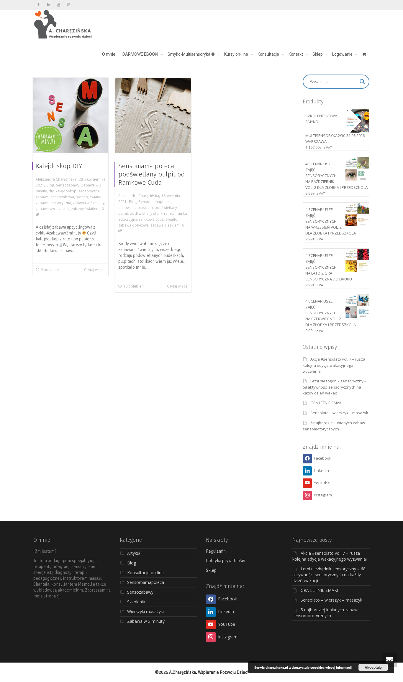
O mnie (108, 54)
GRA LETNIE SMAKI (326, 402)
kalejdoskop (65, 191)
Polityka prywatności (225, 560)
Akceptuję (373, 667)
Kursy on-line (236, 54)
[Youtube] (58, 5)
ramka (169, 213)
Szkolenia (136, 602)
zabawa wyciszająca (52, 208)
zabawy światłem (85, 208)
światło (95, 196)
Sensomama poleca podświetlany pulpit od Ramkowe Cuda (151, 174)
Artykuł (133, 553)
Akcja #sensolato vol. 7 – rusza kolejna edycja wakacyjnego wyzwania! (334, 365)
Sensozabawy (67, 185)
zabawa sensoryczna (53, 202)
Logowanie (342, 54)
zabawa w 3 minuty (88, 202)
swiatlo (82, 196)
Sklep (318, 54)
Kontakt (296, 54)
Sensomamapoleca (155, 201)
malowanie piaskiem (135, 207)
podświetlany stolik (146, 213)
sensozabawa (62, 196)
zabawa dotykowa (133, 225)
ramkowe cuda (151, 219)
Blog (50, 185)
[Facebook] (38, 5)
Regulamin (216, 551)
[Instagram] (68, 5)
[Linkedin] (48, 5)
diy (51, 191)
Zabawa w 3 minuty (146, 621)
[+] (70, 115)
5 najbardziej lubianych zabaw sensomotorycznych (325, 612)
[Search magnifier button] (362, 81)
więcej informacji (338, 667)
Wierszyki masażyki (145, 611)
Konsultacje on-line (145, 572)
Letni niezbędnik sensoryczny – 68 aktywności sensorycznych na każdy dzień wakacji (334, 387)
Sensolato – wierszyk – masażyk (339, 412)
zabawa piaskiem (165, 225)
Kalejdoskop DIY (59, 166)
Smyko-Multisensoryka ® (192, 54)
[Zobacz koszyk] (364, 54)
